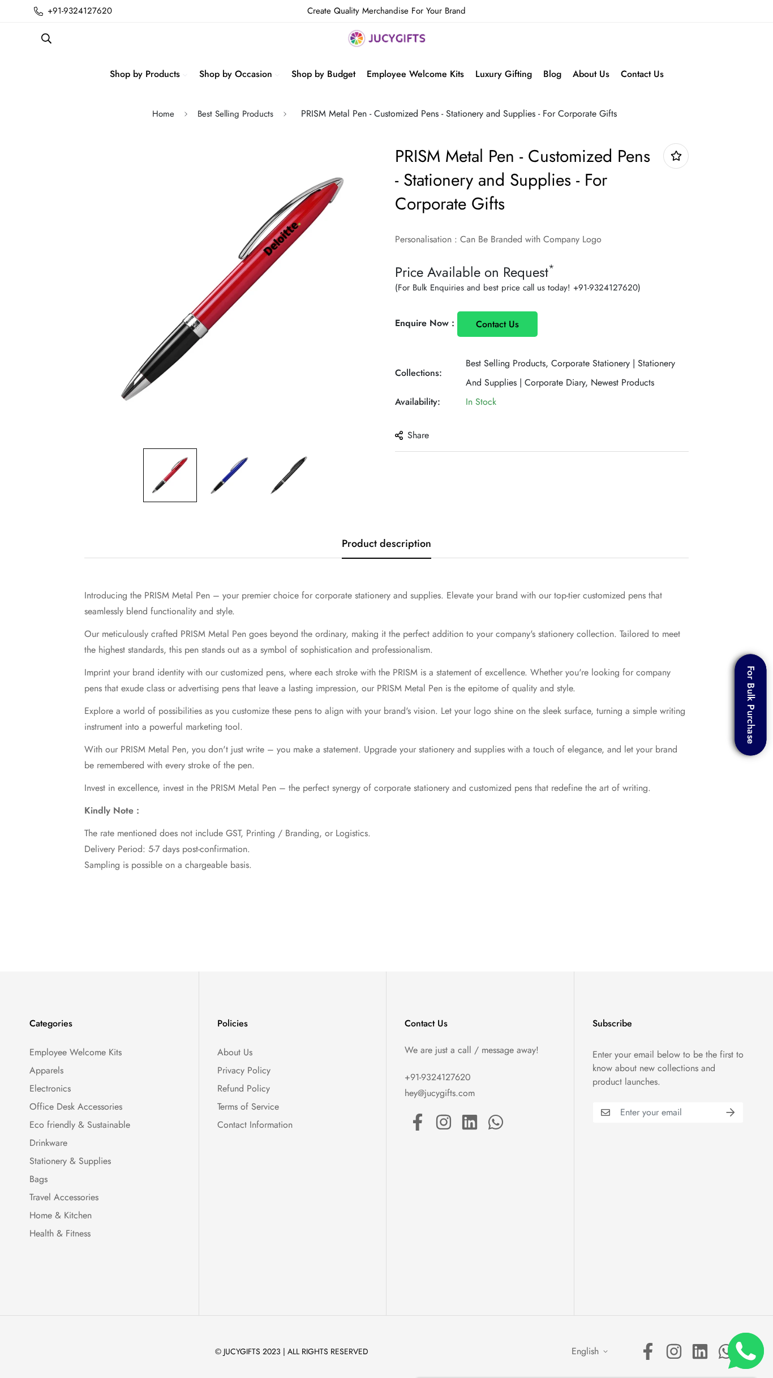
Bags (38, 1179)
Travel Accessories (63, 1197)
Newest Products (622, 382)
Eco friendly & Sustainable (79, 1124)
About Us (234, 1052)
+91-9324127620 (605, 287)
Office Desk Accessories (75, 1106)
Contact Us (497, 324)
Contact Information (255, 1124)
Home (163, 114)
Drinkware (48, 1142)
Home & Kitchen (60, 1215)
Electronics (50, 1088)
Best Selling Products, (507, 363)
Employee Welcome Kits (75, 1052)
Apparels (46, 1070)
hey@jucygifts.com (440, 1092)
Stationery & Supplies (70, 1160)
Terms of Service (248, 1106)
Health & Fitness (60, 1233)
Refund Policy (243, 1088)
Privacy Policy (243, 1070)
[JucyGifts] (387, 38)
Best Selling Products (235, 114)
